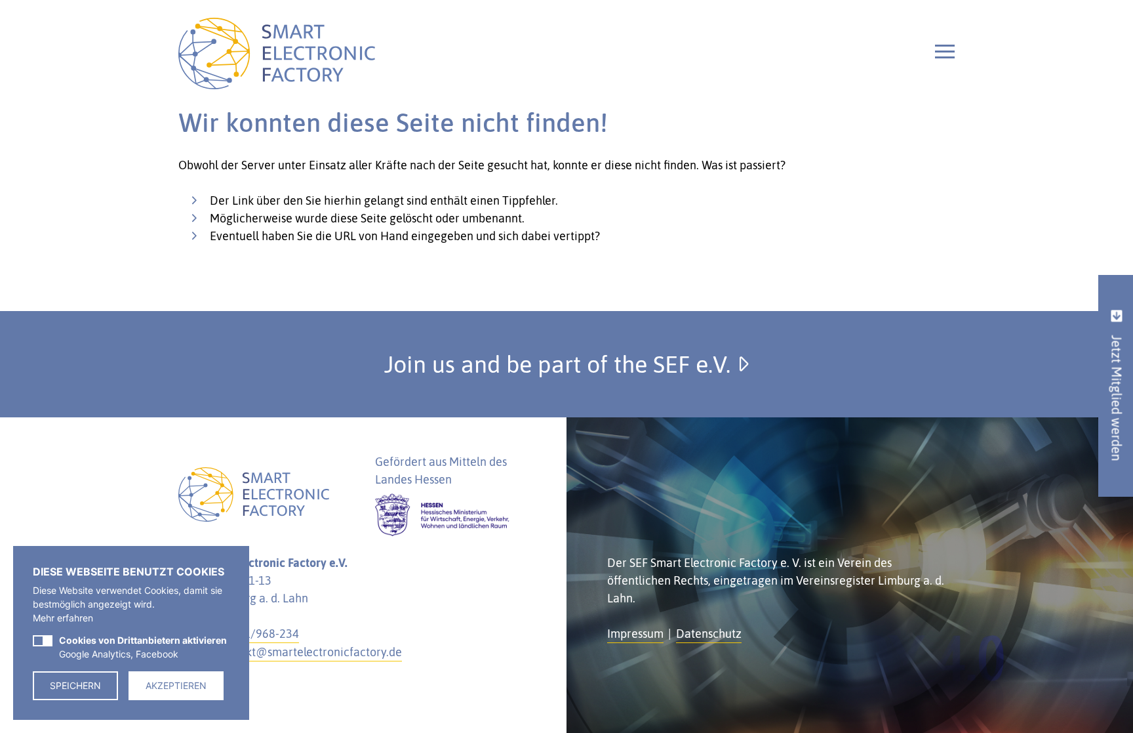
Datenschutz (709, 633)
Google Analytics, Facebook (143, 647)
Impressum (635, 633)
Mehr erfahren (63, 617)
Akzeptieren (176, 685)
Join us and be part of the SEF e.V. (560, 364)
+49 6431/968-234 (250, 633)
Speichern (75, 685)
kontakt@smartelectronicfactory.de (309, 652)
